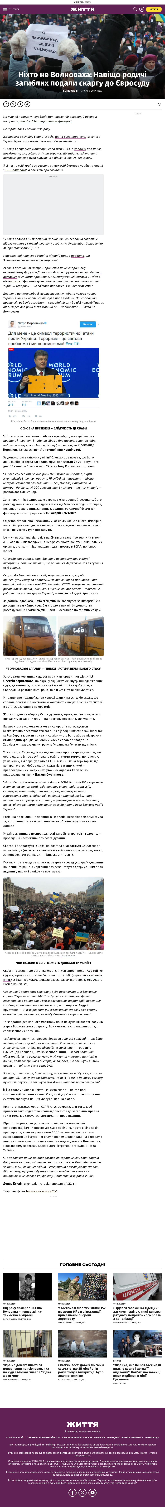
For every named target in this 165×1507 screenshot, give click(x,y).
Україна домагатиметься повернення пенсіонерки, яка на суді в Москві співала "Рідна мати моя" (27, 1370)
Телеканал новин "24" (41, 1191)
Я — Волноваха (15, 170)
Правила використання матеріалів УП (83, 1437)
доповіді (80, 149)
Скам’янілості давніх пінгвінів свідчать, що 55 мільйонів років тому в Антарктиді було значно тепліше (81, 1370)
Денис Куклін (71, 91)
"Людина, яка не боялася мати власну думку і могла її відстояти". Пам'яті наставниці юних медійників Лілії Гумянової (137, 1372)
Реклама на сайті (15, 1437)
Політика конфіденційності (44, 1437)
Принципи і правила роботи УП (125, 1437)
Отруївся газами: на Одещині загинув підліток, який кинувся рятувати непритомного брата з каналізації (137, 1313)
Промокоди (152, 1437)
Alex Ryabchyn (68, 955)
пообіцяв (77, 256)
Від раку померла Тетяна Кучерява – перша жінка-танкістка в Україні (23, 1311)
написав (14, 281)
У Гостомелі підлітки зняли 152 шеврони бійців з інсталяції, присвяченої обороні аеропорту (82, 1313)
